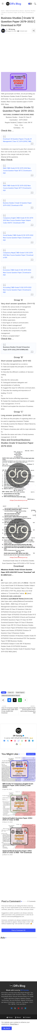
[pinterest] (25, 741)
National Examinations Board (14, 10)
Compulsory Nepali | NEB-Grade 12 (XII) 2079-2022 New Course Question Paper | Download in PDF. (18, 255)
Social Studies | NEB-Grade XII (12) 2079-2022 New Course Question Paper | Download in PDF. (18, 237)
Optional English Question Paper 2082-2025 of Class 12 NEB (17, 819)
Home (3, 10)
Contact (27, 1017)
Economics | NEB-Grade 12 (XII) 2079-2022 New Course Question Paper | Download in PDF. (17, 272)
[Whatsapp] (20, 700)
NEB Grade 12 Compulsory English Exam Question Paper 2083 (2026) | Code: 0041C (17, 785)
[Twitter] (15, 700)
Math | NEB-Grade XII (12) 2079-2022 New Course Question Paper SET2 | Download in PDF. (17, 170)
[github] (17, 744)
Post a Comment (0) (18, 930)
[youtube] (11, 741)
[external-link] (18, 741)
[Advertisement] (18, 53)
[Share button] (25, 700)
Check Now (13, 1024)
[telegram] (33, 741)
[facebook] (4, 741)
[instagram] (15, 741)
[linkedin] (29, 741)
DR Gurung (17, 736)
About (18, 1017)
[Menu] (2, 4)
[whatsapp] (22, 741)
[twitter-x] (15, 1008)
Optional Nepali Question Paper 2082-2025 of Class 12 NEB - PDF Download (17, 851)
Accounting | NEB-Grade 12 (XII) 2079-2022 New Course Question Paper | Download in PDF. (17, 290)
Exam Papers (20, 692)
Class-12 (10, 692)
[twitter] (8, 741)
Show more (30, 754)
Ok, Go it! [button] (6, 1028)
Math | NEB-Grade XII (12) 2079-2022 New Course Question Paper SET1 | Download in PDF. (17, 188)
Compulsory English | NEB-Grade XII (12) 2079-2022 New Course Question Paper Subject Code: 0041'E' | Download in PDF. (18, 220)
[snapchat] (20, 744)
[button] (30, 4)
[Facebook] (9, 700)
